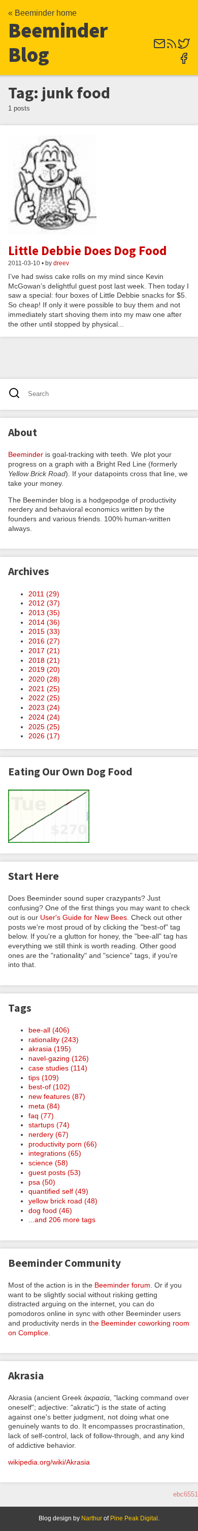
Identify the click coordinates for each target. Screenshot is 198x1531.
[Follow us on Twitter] (184, 47)
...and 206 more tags (61, 1220)
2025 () (44, 727)
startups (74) (49, 1125)
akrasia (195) (49, 1049)
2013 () (44, 613)
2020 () (44, 679)
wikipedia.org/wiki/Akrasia (49, 1462)
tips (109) (43, 1078)
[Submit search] (17, 394)
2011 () (43, 594)
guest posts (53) (54, 1172)
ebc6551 (185, 1494)
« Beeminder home (42, 13)
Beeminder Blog (58, 42)
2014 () (44, 622)
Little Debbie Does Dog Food (87, 250)
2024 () (44, 717)
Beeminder (25, 454)
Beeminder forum (122, 1285)
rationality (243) (53, 1040)
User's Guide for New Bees (83, 917)
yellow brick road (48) (62, 1201)
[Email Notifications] (159, 47)
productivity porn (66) (62, 1144)
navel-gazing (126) (58, 1058)
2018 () (44, 660)
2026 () (44, 736)
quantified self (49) (58, 1191)
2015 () (44, 631)
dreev (61, 263)
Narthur (91, 1518)
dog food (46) (50, 1210)
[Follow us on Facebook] (184, 61)
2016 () (44, 641)
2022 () (44, 698)
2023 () (44, 707)
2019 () (44, 669)
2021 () (44, 689)
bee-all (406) (49, 1030)
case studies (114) (57, 1068)
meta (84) (44, 1106)
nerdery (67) (48, 1134)
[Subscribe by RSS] (172, 47)
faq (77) (41, 1116)
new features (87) (56, 1096)
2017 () (44, 651)
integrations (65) (54, 1153)
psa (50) (41, 1182)
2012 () (44, 603)
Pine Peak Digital (134, 1518)
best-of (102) (49, 1087)
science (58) (48, 1163)
